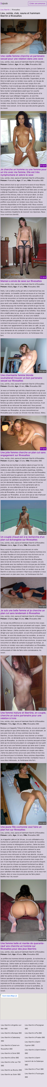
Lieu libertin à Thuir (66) (34, 1069)
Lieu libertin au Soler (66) (11, 1074)
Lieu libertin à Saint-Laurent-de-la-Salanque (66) (34, 1061)
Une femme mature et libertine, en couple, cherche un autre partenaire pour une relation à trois (23, 715)
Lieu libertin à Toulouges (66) (34, 1075)
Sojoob (4, 3)
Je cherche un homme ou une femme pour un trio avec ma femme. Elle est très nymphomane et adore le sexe (23, 172)
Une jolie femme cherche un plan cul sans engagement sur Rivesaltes (23, 454)
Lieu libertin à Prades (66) (35, 1037)
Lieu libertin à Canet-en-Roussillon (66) (10, 1047)
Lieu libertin (5, 10)
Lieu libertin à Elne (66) (10, 1058)
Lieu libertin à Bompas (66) (11, 1033)
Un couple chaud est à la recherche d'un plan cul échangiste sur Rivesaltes (22, 538)
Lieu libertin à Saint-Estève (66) (35, 1051)
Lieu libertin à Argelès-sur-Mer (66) (11, 1027)
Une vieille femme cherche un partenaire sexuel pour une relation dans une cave (22, 57)
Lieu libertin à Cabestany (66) (10, 1039)
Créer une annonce (37, 3)
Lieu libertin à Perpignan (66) (34, 1027)
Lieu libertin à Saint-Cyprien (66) (33, 1043)
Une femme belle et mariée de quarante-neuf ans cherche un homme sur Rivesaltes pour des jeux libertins (22, 946)
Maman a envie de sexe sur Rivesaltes (21, 281)
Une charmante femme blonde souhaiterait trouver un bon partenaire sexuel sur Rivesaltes (21, 378)
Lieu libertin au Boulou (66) (11, 1070)
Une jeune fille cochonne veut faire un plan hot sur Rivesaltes (21, 828)
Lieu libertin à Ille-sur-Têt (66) (11, 1064)
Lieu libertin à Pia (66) (33, 1033)
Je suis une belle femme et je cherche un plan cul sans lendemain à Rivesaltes (23, 612)
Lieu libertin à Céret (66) (10, 1053)
